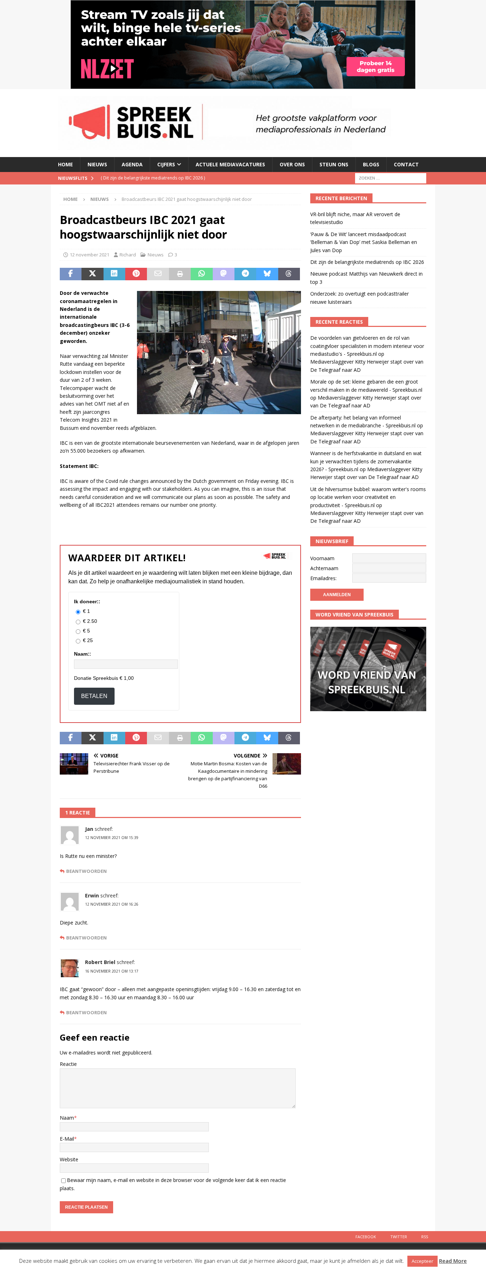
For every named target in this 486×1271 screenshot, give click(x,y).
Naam (67, 1117)
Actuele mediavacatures (230, 164)
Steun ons (333, 164)
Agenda (132, 164)
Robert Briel (100, 962)
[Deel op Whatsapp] (201, 274)
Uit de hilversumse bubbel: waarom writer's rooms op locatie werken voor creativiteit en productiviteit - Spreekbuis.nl (368, 497)
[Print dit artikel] (180, 274)
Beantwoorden (86, 871)
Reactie (68, 1064)
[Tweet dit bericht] (92, 274)
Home (65, 164)
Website (69, 1159)
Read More (453, 1260)
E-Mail (67, 1138)
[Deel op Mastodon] (223, 274)
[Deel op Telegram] (245, 274)
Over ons (292, 164)
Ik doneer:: (87, 601)
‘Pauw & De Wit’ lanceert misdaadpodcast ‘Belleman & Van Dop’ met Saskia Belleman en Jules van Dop (363, 242)
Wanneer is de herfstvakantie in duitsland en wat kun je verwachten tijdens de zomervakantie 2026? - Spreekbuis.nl (366, 461)
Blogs (371, 164)
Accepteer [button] (422, 1261)
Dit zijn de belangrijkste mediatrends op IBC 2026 (367, 262)
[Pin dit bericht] (136, 274)
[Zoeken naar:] (390, 177)
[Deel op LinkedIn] (114, 274)
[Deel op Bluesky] (267, 274)
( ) (153, 178)
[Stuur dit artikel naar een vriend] (158, 274)
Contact (406, 164)
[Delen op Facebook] (70, 274)
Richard (128, 254)
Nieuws (97, 164)
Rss (424, 1236)
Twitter (398, 1236)
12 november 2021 (89, 254)
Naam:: (82, 654)
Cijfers (166, 164)
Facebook (365, 1236)
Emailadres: (323, 578)
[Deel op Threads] (289, 274)
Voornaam (322, 558)
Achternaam (324, 568)
